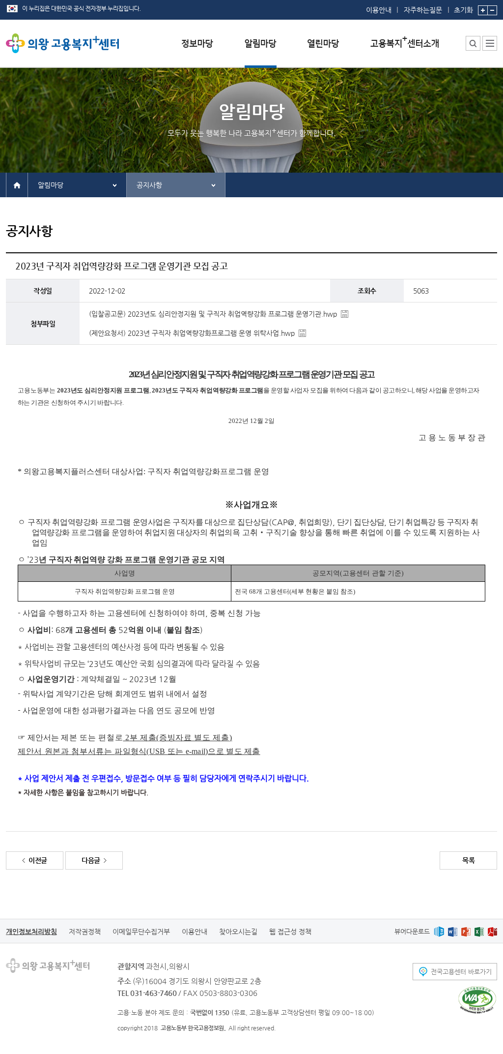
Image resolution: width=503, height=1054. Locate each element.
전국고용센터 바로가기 (461, 971)
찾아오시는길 (238, 931)
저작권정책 (85, 931)
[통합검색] (473, 43)
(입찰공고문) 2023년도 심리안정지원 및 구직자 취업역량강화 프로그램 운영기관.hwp (213, 314)
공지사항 (149, 185)
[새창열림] (439, 931)
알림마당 (50, 185)
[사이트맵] (489, 43)
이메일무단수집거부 (141, 931)
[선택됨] (261, 50)
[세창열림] (477, 1000)
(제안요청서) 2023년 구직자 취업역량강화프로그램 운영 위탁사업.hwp (192, 333)
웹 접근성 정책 (290, 931)
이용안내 (378, 10)
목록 (468, 860)
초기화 (463, 9)
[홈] (17, 184)
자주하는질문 (423, 10)
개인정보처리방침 (31, 931)
